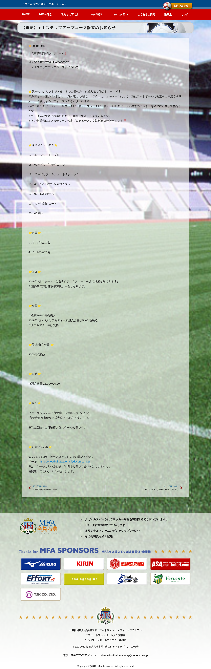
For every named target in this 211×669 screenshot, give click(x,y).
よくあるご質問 (146, 14)
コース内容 (119, 14)
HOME (26, 14)
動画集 (168, 14)
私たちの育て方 (70, 14)
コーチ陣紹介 (95, 14)
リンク (185, 14)
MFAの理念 (45, 14)
